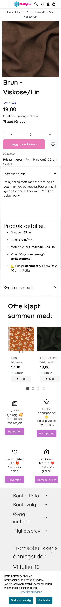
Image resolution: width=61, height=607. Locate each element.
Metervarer (20, 12)
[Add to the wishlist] (28, 329)
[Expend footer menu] (46, 504)
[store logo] (23, 4)
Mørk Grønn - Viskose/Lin (49, 360)
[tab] (27, 388)
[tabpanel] (21, 356)
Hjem (9, 12)
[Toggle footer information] (46, 495)
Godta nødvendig (21, 600)
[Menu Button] (4, 4)
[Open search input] (36, 4)
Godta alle (44, 600)
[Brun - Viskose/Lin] (30, 49)
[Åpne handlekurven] (54, 4)
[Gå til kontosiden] (58, 4)
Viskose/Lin (40, 12)
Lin (30, 12)
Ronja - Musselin (17, 360)
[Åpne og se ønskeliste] (42, 4)
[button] (53, 144)
